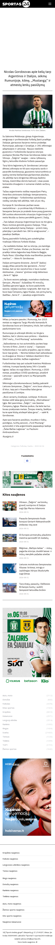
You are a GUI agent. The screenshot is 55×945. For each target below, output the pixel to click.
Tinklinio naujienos (10, 896)
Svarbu (30, 446)
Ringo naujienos (9, 878)
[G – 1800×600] (27, 487)
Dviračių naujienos (10, 884)
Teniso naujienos (10, 871)
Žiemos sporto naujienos (13, 909)
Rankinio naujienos (11, 890)
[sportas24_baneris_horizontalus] (27, 316)
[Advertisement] (27, 36)
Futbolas (23, 446)
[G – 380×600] (27, 684)
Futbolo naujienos (10, 858)
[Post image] (10, 506)
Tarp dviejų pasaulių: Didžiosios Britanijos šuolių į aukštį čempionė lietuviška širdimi (34, 586)
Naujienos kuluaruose (12, 922)
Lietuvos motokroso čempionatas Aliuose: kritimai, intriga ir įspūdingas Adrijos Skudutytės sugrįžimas (35, 569)
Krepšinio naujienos (11, 852)
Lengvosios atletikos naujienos (16, 865)
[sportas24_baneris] (27, 835)
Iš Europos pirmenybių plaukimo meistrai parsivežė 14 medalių (35, 536)
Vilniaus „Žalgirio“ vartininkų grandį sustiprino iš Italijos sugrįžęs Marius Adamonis (33, 505)
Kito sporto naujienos (12, 915)
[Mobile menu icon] (49, 3)
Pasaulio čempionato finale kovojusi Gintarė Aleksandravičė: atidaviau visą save (35, 521)
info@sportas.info (33, 939)
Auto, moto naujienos (12, 903)
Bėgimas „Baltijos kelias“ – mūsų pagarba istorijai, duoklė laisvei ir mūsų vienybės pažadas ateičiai (35, 551)
